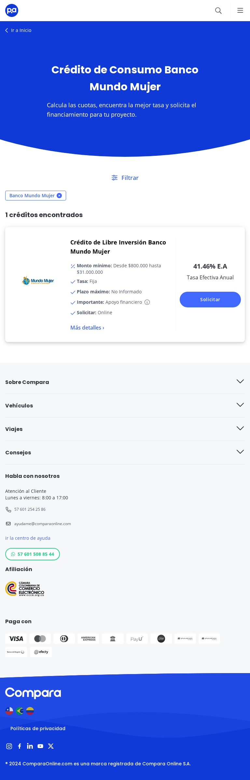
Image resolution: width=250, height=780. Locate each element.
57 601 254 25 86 (30, 509)
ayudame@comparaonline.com (42, 523)
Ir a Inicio (21, 30)
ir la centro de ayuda (27, 538)
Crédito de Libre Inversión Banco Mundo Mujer (118, 246)
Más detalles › (87, 327)
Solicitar (210, 299)
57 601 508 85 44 (36, 554)
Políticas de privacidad (37, 728)
